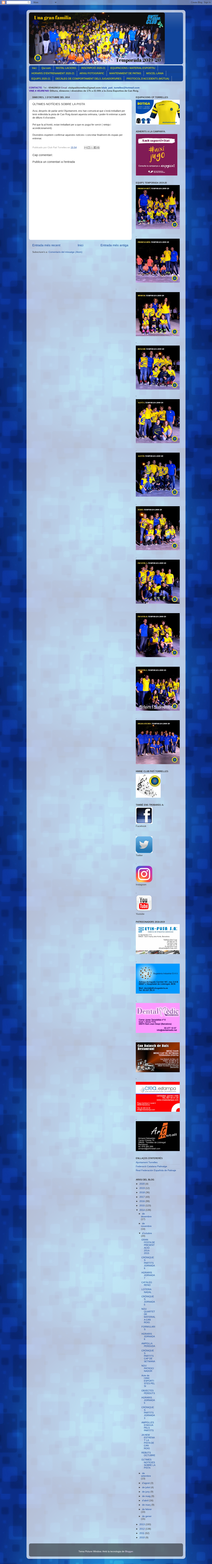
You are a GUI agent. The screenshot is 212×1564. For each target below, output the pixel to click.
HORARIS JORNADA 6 (148, 1336)
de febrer (147, 1509)
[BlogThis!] (88, 147)
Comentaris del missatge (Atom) (65, 252)
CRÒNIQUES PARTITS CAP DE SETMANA (148, 1356)
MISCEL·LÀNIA (154, 73)
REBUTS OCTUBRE (148, 1454)
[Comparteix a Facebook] (95, 147)
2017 (142, 1197)
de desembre (146, 1215)
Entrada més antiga (114, 245)
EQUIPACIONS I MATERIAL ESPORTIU (132, 68)
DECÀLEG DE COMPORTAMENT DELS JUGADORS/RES (88, 78)
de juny (146, 1491)
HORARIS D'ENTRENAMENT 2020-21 (52, 73)
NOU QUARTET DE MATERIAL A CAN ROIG (148, 1316)
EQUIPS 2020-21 (40, 78)
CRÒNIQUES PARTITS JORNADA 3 (148, 1412)
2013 (142, 1524)
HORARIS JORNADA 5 (148, 1400)
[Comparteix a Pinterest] (98, 147)
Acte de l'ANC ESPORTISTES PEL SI (148, 1381)
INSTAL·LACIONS (66, 68)
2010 (142, 1537)
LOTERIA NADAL (146, 1290)
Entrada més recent (46, 245)
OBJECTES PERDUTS (148, 1392)
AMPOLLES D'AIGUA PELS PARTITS (147, 1426)
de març (146, 1505)
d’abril (145, 1500)
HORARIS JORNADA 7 (148, 1275)
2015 (142, 1205)
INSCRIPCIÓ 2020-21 (93, 68)
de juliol (146, 1487)
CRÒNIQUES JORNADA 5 (148, 1300)
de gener (147, 1516)
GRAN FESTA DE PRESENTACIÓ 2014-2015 (148, 1246)
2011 (142, 1533)
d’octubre (147, 1233)
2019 (142, 1188)
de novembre (146, 1224)
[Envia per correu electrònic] (85, 147)
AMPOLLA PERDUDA (148, 1344)
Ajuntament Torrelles (147, 1162)
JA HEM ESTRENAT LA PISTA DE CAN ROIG (148, 1442)
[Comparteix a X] (92, 147)
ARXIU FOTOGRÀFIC (92, 73)
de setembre (146, 1474)
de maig (146, 1496)
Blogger (129, 1551)
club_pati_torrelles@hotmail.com (120, 87)
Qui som (46, 68)
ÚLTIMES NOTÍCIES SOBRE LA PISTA (148, 1463)
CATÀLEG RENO (146, 1283)
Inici (34, 68)
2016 (142, 1201)
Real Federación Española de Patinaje (156, 1170)
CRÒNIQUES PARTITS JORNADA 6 (148, 1263)
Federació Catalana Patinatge (151, 1166)
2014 (142, 1210)
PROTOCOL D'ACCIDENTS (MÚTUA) (148, 78)
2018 (142, 1192)
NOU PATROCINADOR (147, 1368)
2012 (142, 1529)
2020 (142, 1184)
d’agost (146, 1483)
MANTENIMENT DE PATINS (125, 73)
